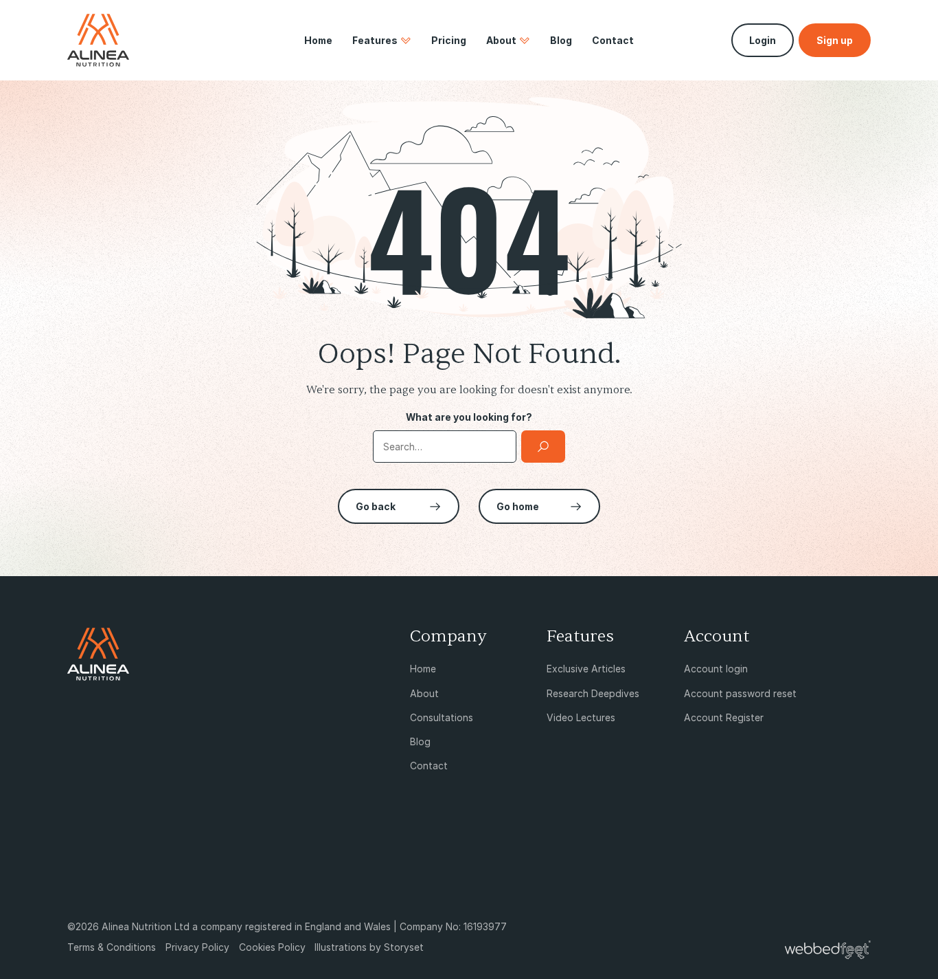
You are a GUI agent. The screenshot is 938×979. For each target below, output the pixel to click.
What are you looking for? (469, 417)
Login (762, 40)
